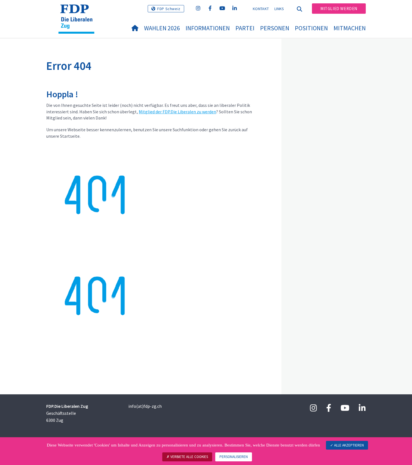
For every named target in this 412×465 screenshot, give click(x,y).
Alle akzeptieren (348, 445)
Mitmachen (350, 28)
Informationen (208, 28)
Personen (274, 28)
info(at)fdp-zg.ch (145, 406)
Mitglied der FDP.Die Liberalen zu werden (177, 111)
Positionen (311, 28)
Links (279, 8)
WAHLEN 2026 (162, 28)
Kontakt (261, 8)
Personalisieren (233, 456)
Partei (244, 28)
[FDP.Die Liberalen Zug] (78, 11)
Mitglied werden (338, 8)
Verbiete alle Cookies (189, 456)
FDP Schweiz (168, 8)
